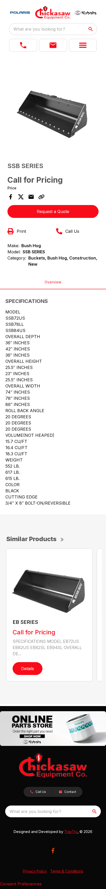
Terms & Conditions (66, 871)
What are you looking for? (39, 29)
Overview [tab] (53, 282)
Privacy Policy (35, 871)
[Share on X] (21, 197)
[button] (23, 45)
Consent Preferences (21, 883)
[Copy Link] (41, 197)
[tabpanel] (53, 106)
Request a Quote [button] (53, 211)
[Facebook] (53, 850)
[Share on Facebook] (10, 197)
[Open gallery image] (53, 105)
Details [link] (27, 668)
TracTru (70, 831)
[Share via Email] (31, 197)
